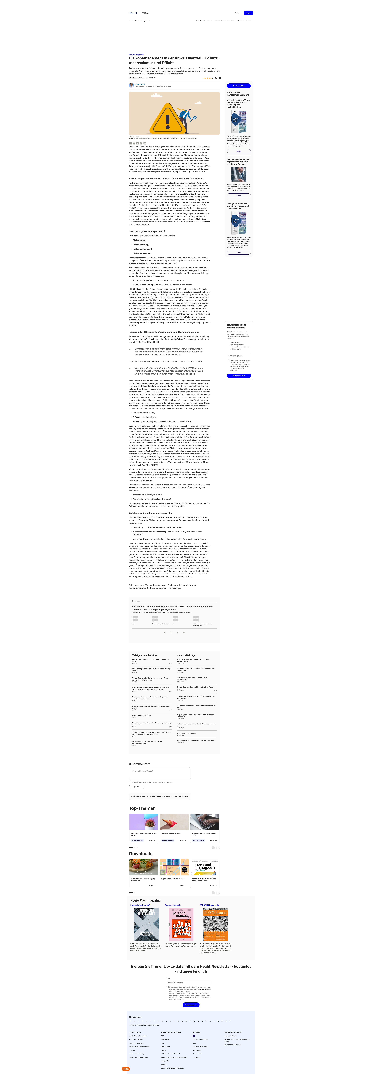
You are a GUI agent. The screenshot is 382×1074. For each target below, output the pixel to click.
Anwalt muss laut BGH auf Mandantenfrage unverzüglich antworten (152, 724)
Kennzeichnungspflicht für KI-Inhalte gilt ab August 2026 (150, 660)
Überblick (133, 78)
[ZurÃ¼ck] (213, 847)
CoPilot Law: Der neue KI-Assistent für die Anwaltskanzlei (192, 679)
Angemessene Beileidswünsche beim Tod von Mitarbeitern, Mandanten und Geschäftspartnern (151, 688)
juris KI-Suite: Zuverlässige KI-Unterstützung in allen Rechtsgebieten (196, 697)
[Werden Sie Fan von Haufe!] (194, 1036)
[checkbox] (130, 782)
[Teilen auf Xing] (141, 143)
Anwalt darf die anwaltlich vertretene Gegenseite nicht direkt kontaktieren (150, 698)
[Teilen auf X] (134, 143)
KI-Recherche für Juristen (141, 715)
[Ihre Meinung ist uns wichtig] (126, 1069)
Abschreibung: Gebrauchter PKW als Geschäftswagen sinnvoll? (152, 670)
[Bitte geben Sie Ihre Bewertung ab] (211, 78)
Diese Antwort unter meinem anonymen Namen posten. (152, 782)
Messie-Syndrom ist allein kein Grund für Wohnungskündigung (147, 742)
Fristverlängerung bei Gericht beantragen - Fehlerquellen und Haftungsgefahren (150, 679)
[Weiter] (218, 847)
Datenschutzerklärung (200, 989)
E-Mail (168, 978)
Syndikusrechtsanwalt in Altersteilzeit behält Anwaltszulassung (193, 660)
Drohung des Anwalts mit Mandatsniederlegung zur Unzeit (150, 707)
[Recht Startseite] (134, 12)
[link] (131, 21)
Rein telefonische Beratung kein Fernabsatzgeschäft (196, 740)
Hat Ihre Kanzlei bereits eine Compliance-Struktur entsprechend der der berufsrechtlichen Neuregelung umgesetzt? (172, 608)
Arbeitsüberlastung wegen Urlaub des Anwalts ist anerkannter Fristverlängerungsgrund (151, 733)
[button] (248, 13)
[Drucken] (215, 78)
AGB (195, 987)
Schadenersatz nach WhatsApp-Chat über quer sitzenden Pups (195, 669)
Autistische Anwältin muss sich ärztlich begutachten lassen (196, 725)
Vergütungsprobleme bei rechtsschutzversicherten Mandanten (195, 716)
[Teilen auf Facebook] (137, 143)
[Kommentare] (219, 78)
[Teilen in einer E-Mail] (130, 143)
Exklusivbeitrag (137, 840)
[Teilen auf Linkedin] (144, 143)
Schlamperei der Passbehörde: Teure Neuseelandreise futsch (196, 706)
